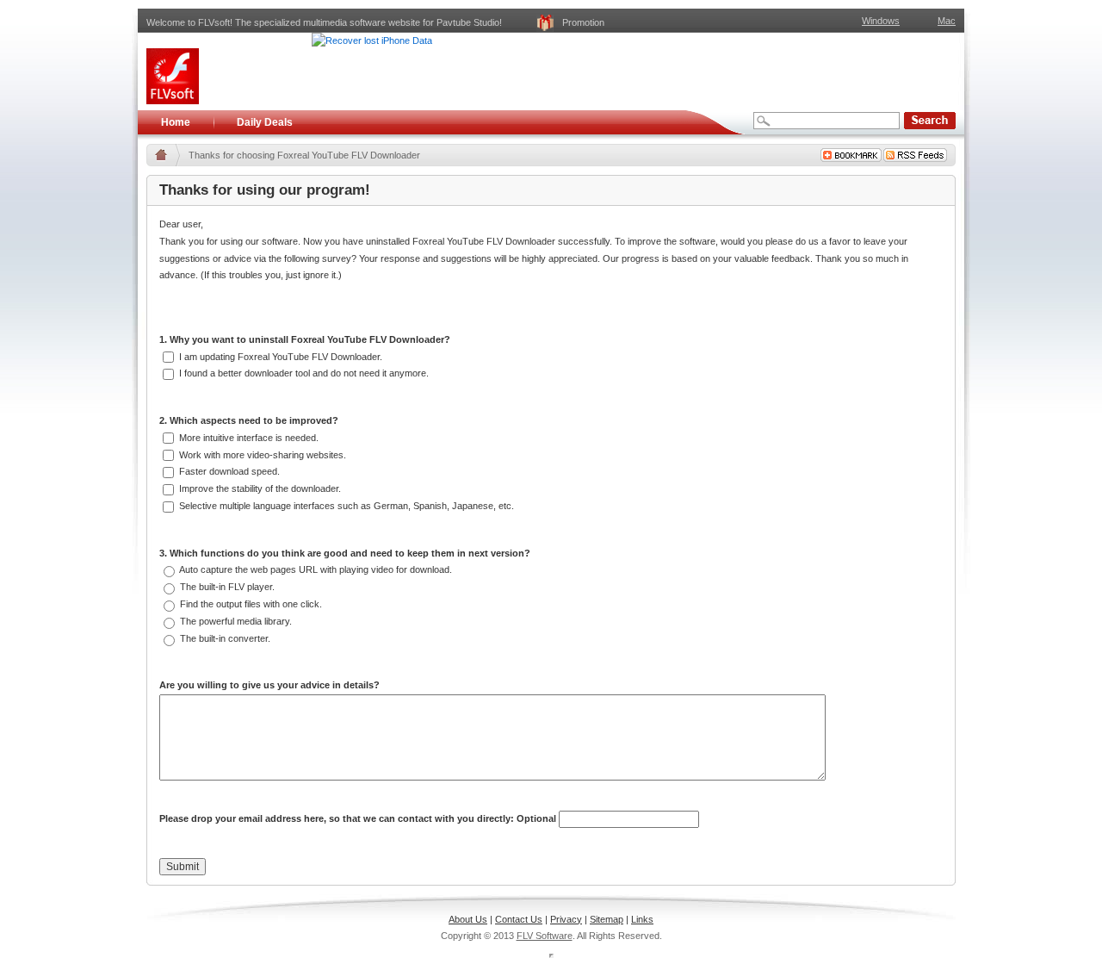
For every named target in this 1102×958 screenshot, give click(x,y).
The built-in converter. (223, 638)
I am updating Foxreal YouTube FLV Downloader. (279, 356)
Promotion (583, 22)
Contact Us (518, 919)
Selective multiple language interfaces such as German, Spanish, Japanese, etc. (345, 506)
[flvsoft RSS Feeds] (915, 155)
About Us (468, 919)
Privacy (566, 919)
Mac (947, 21)
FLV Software (545, 935)
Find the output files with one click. (249, 604)
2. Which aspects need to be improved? (248, 420)
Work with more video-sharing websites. (261, 455)
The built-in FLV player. (226, 587)
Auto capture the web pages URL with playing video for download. (314, 569)
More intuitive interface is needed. (247, 437)
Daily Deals (265, 122)
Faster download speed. (228, 471)
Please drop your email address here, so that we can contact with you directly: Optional (359, 818)
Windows (881, 21)
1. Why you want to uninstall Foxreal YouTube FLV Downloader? (304, 339)
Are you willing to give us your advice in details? (269, 685)
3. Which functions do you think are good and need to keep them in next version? (344, 553)
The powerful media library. (234, 621)
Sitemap (606, 919)
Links (642, 919)
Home (175, 122)
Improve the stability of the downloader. (258, 488)
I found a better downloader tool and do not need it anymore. (302, 373)
